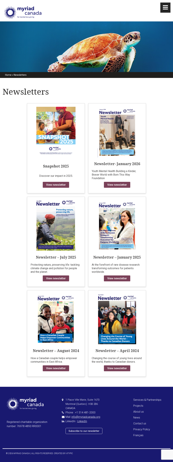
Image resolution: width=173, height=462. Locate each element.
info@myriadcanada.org (85, 416)
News (136, 417)
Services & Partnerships (147, 399)
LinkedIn (82, 421)
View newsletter (56, 184)
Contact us (139, 423)
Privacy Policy (141, 429)
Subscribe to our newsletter (84, 430)
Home (8, 75)
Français (138, 435)
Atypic (69, 453)
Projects (138, 405)
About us (138, 411)
